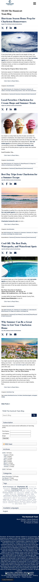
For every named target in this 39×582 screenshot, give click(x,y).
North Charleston (31, 94)
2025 (3, 469)
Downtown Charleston (21, 94)
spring (16, 503)
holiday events (10, 500)
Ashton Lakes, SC (27, 502)
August (6, 455)
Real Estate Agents (8, 492)
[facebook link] (6, 28)
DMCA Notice (19, 572)
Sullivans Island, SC (7, 496)
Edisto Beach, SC (16, 496)
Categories (7, 473)
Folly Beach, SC (20, 492)
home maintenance (21, 499)
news (15, 492)
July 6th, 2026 (4, 249)
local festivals (31, 498)
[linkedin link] (11, 28)
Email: (4, 436)
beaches (20, 503)
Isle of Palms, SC (32, 486)
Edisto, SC (15, 497)
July (5, 456)
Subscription (8, 422)
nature (24, 503)
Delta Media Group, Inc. (13, 577)
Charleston (11, 94)
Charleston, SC (22, 487)
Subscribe (5, 438)
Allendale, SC (23, 501)
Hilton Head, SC (24, 496)
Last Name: (5, 433)
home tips (14, 495)
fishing (27, 490)
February (6, 464)
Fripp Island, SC (32, 496)
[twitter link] (2, 28)
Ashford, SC (11, 502)
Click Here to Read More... (12, 81)
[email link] (15, 28)
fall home (14, 499)
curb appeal (29, 499)
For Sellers (28, 491)
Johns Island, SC (6, 488)
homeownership (22, 495)
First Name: (5, 431)
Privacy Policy (9, 572)
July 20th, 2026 (5, 180)
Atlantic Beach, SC (26, 500)
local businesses (9, 165)
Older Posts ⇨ (5, 404)
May (5, 460)
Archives (6, 449)
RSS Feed (8, 444)
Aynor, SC (34, 500)
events (31, 492)
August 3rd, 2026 (5, 105)
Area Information (7, 476)
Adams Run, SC (18, 500)
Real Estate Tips (7, 480)
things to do (6, 499)
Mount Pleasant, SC (22, 497)
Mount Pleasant (19, 168)
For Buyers (22, 491)
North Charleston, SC (9, 486)
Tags (5, 483)
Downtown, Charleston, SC (19, 488)
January (6, 466)
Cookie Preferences (7, 579)
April (5, 461)
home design (27, 494)
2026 (3, 453)
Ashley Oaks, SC (18, 502)
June (5, 458)
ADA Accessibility (29, 572)
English (5, 511)
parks (24, 490)
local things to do (16, 490)
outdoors (31, 488)
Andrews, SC (29, 501)
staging (34, 499)
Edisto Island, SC (8, 497)
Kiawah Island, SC (31, 495)
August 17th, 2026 (5, 24)
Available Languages (11, 508)
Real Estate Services (13, 491)
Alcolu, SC (5, 501)
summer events (13, 494)
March (6, 463)
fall (11, 499)
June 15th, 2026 (5, 330)
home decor (20, 494)
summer (27, 492)
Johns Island (26, 314)
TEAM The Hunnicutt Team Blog (13, 411)
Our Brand (5, 478)
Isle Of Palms (19, 314)
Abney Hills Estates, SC (13, 501)
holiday (4, 500)
